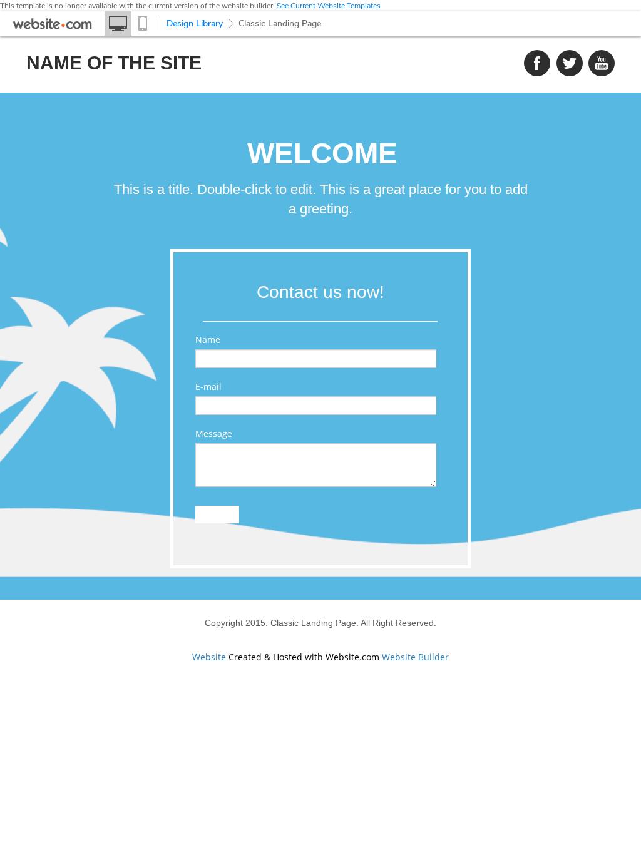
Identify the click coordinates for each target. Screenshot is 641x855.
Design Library (195, 23)
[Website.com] (52, 27)
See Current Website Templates (329, 6)
